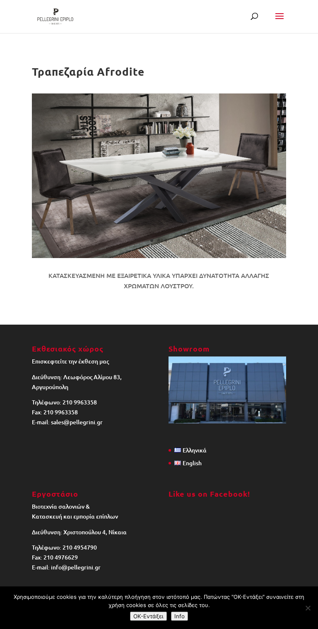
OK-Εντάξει (148, 616)
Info (179, 616)
